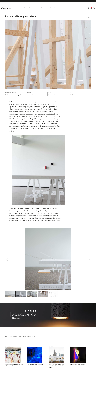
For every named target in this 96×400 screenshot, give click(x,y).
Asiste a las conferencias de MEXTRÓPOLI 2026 (48, 1)
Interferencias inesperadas (77, 364)
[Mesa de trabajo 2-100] (48, 327)
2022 (71, 95)
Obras (28, 346)
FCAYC (31, 104)
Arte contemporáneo (12, 336)
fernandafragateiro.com (33, 95)
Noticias (51, 346)
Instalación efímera (31, 336)
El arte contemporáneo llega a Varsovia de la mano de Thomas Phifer (57, 366)
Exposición (24, 336)
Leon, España (52, 95)
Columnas (7, 346)
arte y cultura (19, 336)
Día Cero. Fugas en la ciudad (35, 364)
